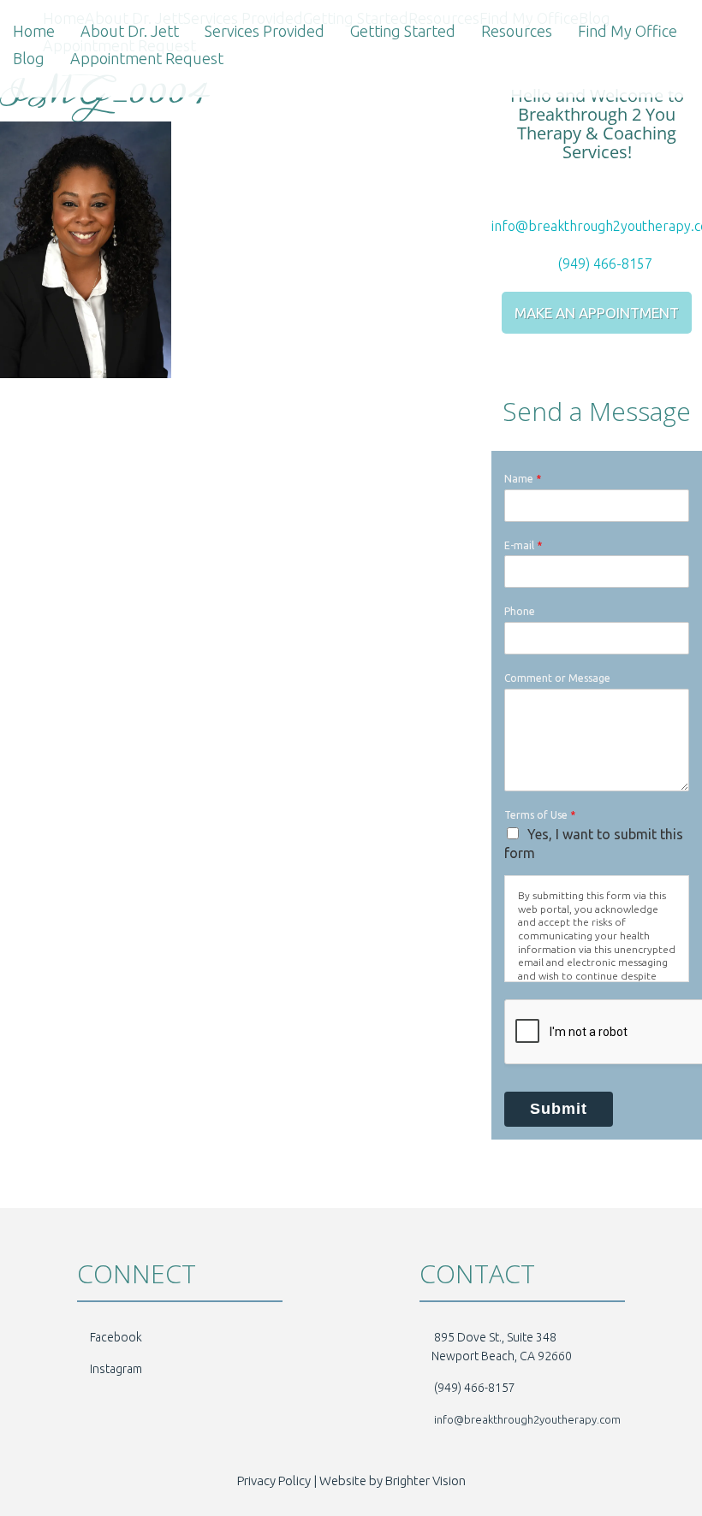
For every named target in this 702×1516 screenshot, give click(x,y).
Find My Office (627, 30)
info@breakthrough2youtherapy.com (527, 1419)
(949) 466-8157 (603, 263)
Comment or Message (557, 678)
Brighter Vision (425, 1480)
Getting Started (402, 30)
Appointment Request (146, 58)
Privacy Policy (274, 1480)
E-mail (523, 545)
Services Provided (264, 30)
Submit (558, 1108)
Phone (519, 611)
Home (34, 30)
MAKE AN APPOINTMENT (597, 313)
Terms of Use (539, 814)
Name (522, 478)
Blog (29, 58)
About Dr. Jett (129, 30)
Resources (516, 30)
